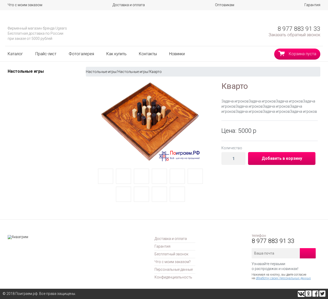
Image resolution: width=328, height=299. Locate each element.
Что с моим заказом (25, 5)
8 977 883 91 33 (299, 29)
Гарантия (312, 5)
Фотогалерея (81, 53)
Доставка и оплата (128, 5)
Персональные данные (174, 269)
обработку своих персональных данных (283, 278)
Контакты (148, 53)
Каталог (15, 53)
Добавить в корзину (282, 158)
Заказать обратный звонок (294, 35)
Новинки (177, 53)
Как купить (116, 53)
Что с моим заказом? (173, 262)
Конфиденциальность (173, 277)
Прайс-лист (45, 53)
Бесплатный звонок (171, 254)
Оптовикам (224, 5)
